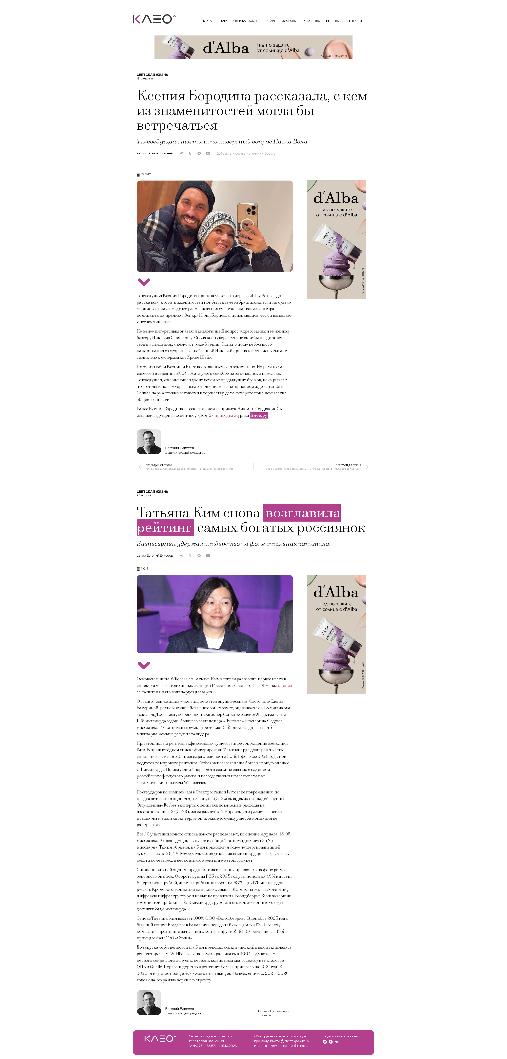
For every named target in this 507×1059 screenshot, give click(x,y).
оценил (285, 685)
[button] (181, 153)
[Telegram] (325, 1042)
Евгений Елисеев (179, 448)
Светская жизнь (152, 75)
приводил (224, 415)
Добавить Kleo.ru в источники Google (245, 153)
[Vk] (337, 1042)
